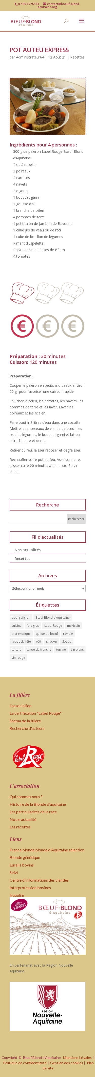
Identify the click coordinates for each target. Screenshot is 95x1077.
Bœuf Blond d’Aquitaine (52, 617)
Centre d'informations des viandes (39, 880)
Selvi (14, 872)
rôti (38, 641)
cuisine (17, 625)
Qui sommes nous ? (26, 796)
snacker (51, 641)
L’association (20, 705)
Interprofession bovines (30, 887)
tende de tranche (39, 649)
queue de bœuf (47, 634)
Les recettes (20, 826)
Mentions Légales (77, 1057)
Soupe (66, 641)
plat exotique (21, 634)
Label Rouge (53, 625)
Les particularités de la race (33, 811)
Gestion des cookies (66, 1063)
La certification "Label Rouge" (36, 713)
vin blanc (77, 649)
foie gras (33, 625)
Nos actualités (28, 549)
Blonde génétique (25, 857)
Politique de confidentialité (25, 1063)
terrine (61, 649)
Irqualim (17, 895)
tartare (17, 649)
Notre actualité (23, 819)
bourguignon (21, 617)
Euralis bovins (22, 864)
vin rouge (18, 657)
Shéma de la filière (26, 720)
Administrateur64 (30, 57)
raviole (68, 634)
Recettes (77, 57)
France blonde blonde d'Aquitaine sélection (47, 849)
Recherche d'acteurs (27, 728)
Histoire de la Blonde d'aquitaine (38, 804)
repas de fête (21, 641)
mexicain (73, 625)
